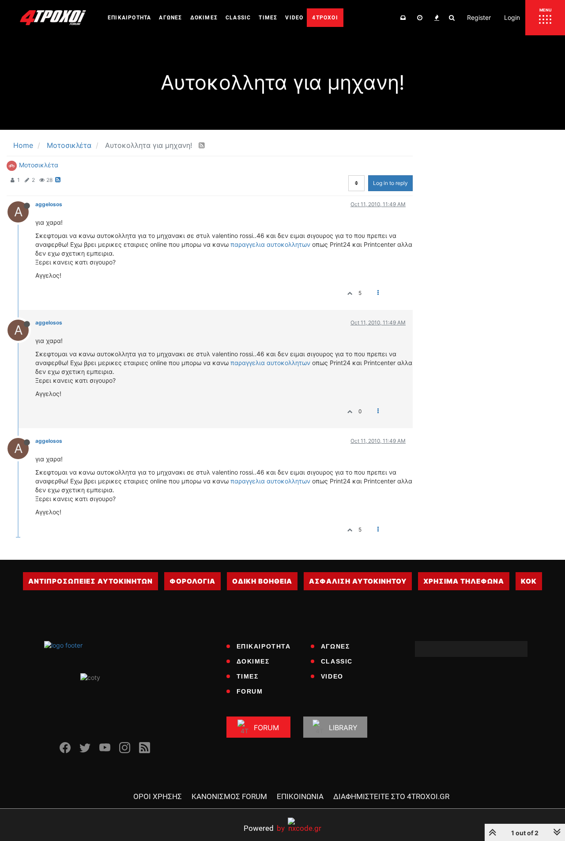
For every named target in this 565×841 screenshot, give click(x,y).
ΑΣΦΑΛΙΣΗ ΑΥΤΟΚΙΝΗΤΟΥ (358, 581)
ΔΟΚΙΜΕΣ (253, 661)
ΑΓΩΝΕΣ (335, 646)
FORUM (250, 691)
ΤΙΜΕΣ (248, 676)
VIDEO (332, 676)
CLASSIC (337, 661)
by (264, 828)
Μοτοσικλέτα (38, 165)
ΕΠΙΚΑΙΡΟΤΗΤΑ (264, 646)
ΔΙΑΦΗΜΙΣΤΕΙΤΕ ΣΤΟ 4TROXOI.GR (391, 796)
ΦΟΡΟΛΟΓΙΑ (192, 581)
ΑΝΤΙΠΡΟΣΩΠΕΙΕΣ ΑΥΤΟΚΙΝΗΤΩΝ (90, 581)
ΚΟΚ (529, 581)
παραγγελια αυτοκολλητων (270, 244)
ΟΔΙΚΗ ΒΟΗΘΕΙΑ (262, 581)
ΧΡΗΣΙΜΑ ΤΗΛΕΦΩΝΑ (463, 581)
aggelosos (48, 204)
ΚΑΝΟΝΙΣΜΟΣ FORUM (229, 796)
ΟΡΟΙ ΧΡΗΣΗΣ (157, 796)
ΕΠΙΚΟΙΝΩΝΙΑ (300, 796)
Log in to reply (390, 183)
